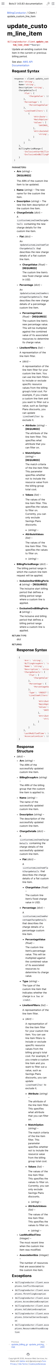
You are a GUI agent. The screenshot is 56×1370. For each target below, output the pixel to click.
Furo (44, 1361)
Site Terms (22, 1364)
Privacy (13, 1364)
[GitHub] (28, 1355)
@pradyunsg (35, 1361)
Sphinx (22, 1361)
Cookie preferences (37, 1364)
